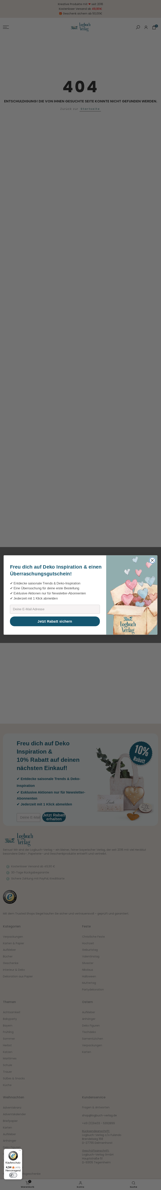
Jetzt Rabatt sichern (55, 621)
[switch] (13, 1175)
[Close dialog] (152, 560)
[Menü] (19, 1151)
